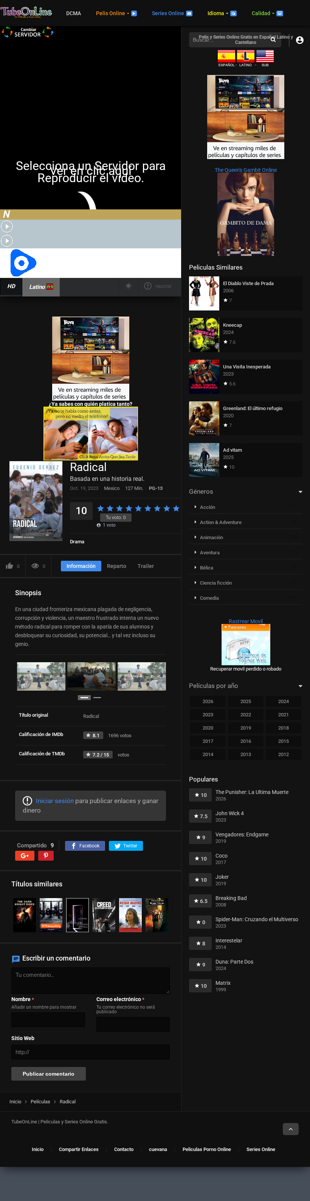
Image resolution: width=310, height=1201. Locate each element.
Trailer (146, 566)
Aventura (210, 552)
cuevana (158, 1149)
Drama (77, 541)
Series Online (168, 13)
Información (81, 566)
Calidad (261, 13)
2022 (245, 714)
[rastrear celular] (246, 663)
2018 (283, 728)
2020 (208, 728)
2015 (283, 741)
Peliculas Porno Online (207, 1149)
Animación (211, 537)
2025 (245, 701)
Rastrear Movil (246, 621)
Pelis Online (110, 13)
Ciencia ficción (216, 583)
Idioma (216, 13)
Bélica (206, 568)
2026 (208, 701)
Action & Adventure (221, 522)
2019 (245, 728)
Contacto (123, 1149)
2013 (245, 754)
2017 (208, 741)
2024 (283, 701)
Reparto (116, 566)
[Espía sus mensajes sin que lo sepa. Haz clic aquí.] (90, 458)
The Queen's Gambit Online (246, 170)
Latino (37, 287)
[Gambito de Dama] (245, 254)
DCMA (73, 13)
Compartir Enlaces (79, 1149)
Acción (207, 507)
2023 (208, 714)
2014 (208, 754)
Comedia (209, 598)
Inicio (37, 1149)
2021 (283, 714)
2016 (245, 741)
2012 (283, 754)
